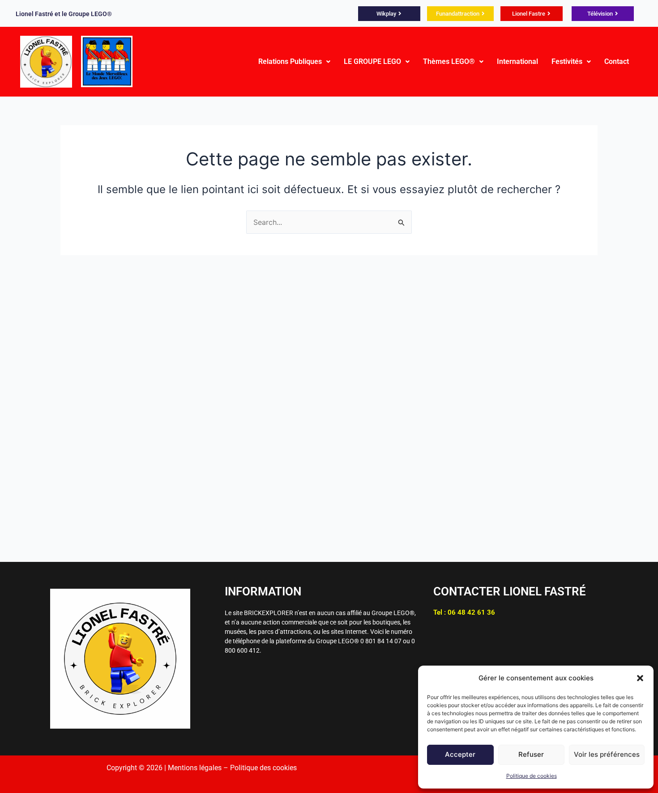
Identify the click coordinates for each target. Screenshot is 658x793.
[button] (640, 678)
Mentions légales (195, 767)
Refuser (531, 754)
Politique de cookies (531, 775)
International (517, 61)
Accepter (460, 754)
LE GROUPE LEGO (372, 61)
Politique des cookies (263, 767)
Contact (616, 61)
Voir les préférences (607, 754)
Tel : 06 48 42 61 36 (464, 612)
